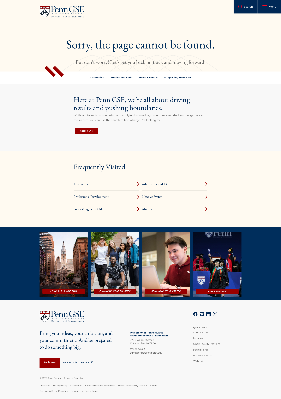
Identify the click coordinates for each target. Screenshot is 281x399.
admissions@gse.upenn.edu (146, 352)
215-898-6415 (137, 349)
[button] (269, 6)
